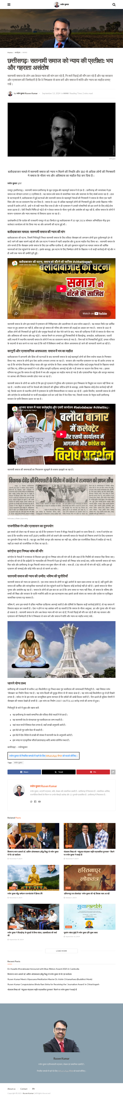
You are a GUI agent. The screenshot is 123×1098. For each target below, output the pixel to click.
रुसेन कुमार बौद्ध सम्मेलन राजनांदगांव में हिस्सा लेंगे (25, 893)
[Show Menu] (9, 4)
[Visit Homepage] (61, 5)
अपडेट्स (17, 52)
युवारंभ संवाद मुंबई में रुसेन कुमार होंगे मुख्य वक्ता (81, 932)
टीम (33, 1089)
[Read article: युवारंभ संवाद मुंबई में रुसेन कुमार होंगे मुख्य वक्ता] (90, 917)
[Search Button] (114, 4)
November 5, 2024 (15, 898)
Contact (23, 1089)
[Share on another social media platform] (113, 772)
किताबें (68, 888)
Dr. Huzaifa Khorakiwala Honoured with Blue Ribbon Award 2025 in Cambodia (43, 969)
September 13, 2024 (51, 93)
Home (10, 52)
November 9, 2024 (15, 858)
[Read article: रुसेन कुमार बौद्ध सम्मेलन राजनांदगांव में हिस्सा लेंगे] (33, 878)
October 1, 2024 (70, 898)
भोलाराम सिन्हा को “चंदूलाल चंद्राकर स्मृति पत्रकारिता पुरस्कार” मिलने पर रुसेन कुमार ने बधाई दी (42, 989)
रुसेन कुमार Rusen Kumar (27, 93)
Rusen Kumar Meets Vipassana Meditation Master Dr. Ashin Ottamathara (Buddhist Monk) (50, 979)
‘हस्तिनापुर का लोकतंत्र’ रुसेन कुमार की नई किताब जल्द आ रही (87, 893)
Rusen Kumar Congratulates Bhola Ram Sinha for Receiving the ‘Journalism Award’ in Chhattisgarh (53, 984)
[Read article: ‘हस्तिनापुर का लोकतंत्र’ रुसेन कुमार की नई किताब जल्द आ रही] (90, 878)
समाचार (24, 52)
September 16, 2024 (72, 936)
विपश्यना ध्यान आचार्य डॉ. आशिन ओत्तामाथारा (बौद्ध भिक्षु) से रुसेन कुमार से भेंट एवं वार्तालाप (40, 974)
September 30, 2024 (16, 939)
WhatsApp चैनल (54, 755)
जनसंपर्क (13, 927)
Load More (61, 951)
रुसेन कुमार (18, 762)
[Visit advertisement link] (61, 28)
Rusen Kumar (28, 1093)
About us (11, 1089)
